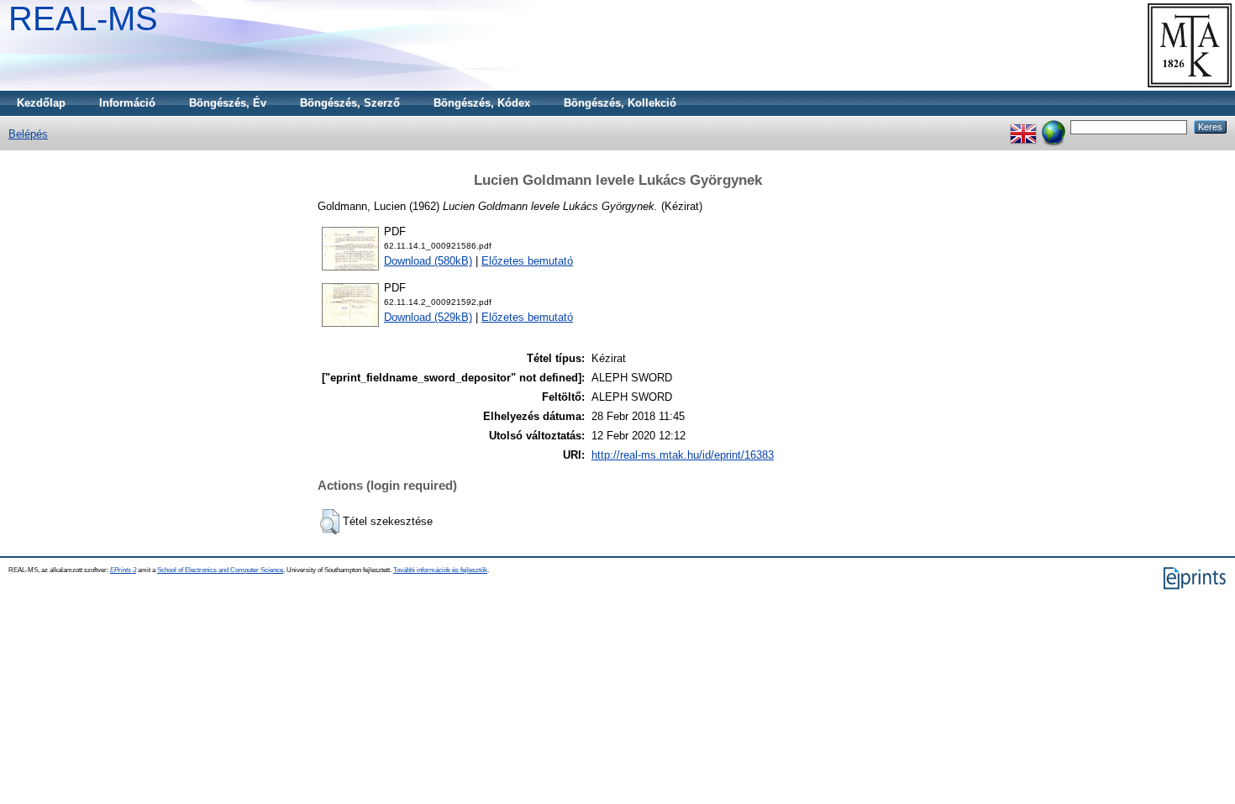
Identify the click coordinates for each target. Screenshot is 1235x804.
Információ (127, 103)
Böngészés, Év (227, 103)
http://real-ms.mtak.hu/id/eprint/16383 (682, 455)
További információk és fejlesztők (440, 570)
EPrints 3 (123, 570)
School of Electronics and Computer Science (220, 570)
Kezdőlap (41, 103)
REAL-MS (83, 18)
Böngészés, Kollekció (620, 103)
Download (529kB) (428, 317)
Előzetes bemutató (527, 261)
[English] (1023, 126)
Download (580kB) (428, 261)
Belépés (28, 134)
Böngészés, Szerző (350, 103)
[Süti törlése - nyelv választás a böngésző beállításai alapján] (1053, 126)
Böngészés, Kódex (482, 103)
